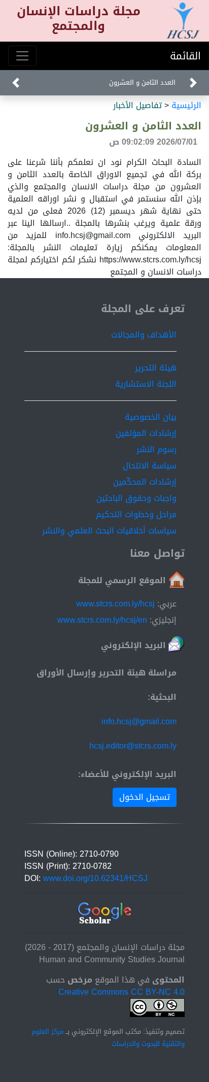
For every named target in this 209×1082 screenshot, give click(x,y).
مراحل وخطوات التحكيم (136, 514)
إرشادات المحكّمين (145, 482)
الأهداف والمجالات (144, 335)
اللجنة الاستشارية (146, 384)
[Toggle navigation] (22, 56)
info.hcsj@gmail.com (139, 721)
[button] (193, 82)
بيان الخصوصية (151, 417)
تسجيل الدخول (144, 797)
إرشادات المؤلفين (146, 433)
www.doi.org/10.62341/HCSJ (95, 878)
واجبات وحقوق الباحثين (136, 498)
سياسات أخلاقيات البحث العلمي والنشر (109, 530)
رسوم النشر (156, 449)
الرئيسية (186, 105)
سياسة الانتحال (150, 466)
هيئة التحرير (156, 368)
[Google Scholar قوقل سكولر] (104, 914)
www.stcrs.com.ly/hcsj (115, 604)
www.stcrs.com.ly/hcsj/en (102, 620)
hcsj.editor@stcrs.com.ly (133, 746)
